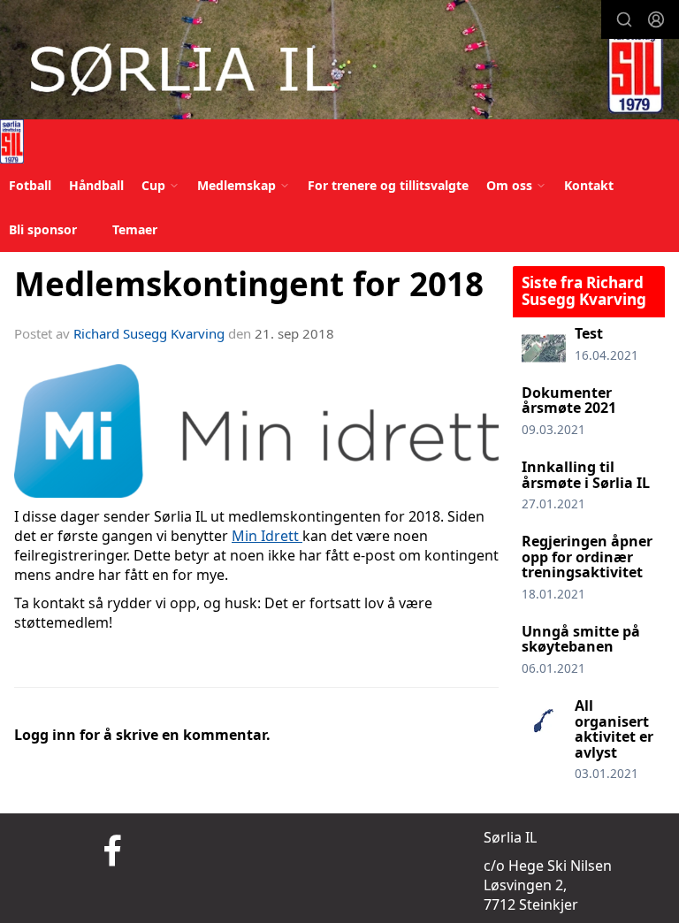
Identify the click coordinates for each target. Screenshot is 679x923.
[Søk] (624, 19)
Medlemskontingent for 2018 (249, 284)
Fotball (30, 185)
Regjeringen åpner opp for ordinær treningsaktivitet (587, 556)
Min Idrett (267, 535)
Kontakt (589, 185)
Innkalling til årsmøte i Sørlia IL (586, 474)
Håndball (96, 185)
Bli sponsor (43, 229)
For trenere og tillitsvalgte (388, 185)
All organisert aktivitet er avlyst (614, 729)
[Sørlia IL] (339, 62)
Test (589, 333)
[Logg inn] (656, 19)
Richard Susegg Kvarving (149, 333)
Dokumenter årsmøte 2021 (569, 400)
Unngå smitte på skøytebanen (581, 639)
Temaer (134, 229)
